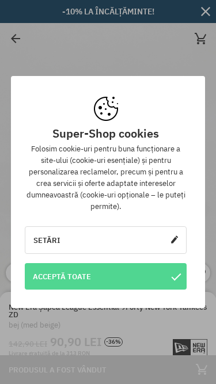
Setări (46, 240)
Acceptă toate (62, 276)
